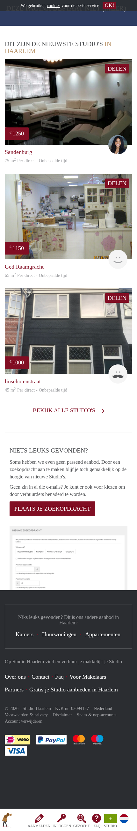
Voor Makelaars (87, 677)
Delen (117, 68)
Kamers (24, 634)
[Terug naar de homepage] (7, 821)
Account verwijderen (23, 721)
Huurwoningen (59, 634)
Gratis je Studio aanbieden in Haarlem (73, 689)
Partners (14, 689)
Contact (40, 677)
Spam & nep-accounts (96, 715)
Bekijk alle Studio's (65, 410)
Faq (59, 677)
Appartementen (102, 634)
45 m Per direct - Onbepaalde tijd (36, 390)
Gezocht (81, 826)
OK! (109, 5)
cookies (53, 5)
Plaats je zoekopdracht (52, 509)
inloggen (62, 826)
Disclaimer (62, 715)
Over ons (15, 677)
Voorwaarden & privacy (26, 715)
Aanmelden (39, 826)
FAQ (97, 826)
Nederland (103, 708)
